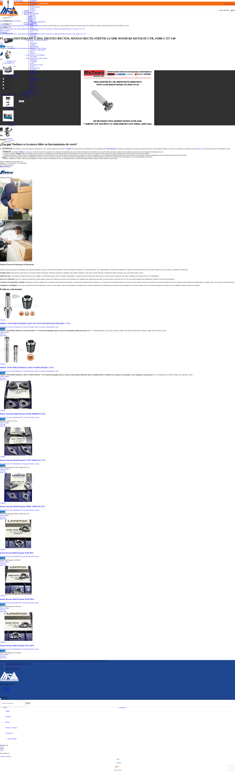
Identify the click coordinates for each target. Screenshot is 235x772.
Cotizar (2, 329)
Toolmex (32, 28)
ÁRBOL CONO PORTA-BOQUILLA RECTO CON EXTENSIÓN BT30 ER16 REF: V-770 (35, 323)
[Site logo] (9, 15)
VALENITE (33, 33)
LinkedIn (6, 691)
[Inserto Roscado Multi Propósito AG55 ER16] (18, 640)
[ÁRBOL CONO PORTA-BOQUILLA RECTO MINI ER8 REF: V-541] (19, 362)
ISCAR (32, 5)
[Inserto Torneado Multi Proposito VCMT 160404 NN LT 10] (18, 455)
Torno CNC (9, 46)
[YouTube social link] (208, 3)
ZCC (31, 38)
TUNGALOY (34, 30)
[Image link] (9, 680)
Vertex (32, 86)
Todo (24, 98)
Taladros (8, 108)
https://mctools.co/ (5, 166)
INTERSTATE (34, 4)
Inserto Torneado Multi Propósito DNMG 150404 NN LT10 (22, 506)
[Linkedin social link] (211, 3)
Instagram (6, 688)
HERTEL (33, 2)
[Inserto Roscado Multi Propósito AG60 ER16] (18, 594)
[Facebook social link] (205, 3)
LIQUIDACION (27, 93)
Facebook (6, 689)
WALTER (33, 35)
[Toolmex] (7, 176)
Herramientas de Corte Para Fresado (36, 58)
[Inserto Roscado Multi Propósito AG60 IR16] (18, 547)
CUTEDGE (33, 61)
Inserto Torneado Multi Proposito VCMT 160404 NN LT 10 (22, 460)
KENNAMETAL (35, 7)
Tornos (28, 96)
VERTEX (33, 53)
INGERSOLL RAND (36, 65)
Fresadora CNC (11, 61)
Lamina (32, 71)
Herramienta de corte (6, 327)
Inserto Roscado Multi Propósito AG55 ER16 (17, 646)
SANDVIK (33, 78)
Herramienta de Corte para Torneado (23, 417)
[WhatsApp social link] (215, 3)
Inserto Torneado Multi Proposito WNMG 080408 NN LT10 (22, 414)
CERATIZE (33, 60)
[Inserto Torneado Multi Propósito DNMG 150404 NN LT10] (18, 501)
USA (31, 32)
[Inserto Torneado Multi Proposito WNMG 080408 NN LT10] (18, 408)
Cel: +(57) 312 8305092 (12, 665)
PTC (31, 76)
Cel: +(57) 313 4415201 (12, 667)
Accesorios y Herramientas (47, 327)
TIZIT (32, 27)
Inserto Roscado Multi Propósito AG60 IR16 (17, 553)
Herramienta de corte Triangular (35, 55)
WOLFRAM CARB (36, 88)
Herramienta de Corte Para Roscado (23, 556)
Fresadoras (9, 138)
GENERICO (33, 43)
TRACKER (33, 56)
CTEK (12, 63)
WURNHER (33, 37)
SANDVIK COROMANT (38, 50)
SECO (32, 51)
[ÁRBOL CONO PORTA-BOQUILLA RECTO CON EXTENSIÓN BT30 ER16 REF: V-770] (19, 318)
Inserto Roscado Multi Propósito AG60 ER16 (17, 599)
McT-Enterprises (111, 149)
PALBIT (32, 48)
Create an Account (5, 756)
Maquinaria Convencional (30, 94)
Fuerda (30, 19)
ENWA (32, 63)
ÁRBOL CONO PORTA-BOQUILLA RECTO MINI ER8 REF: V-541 (26, 368)
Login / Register (12, 738)
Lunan (12, 109)
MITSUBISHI (34, 46)
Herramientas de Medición (30, 91)
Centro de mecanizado (12, 75)
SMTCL (12, 48)
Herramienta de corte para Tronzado (36, 40)
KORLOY (33, 45)
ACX (31, 42)
